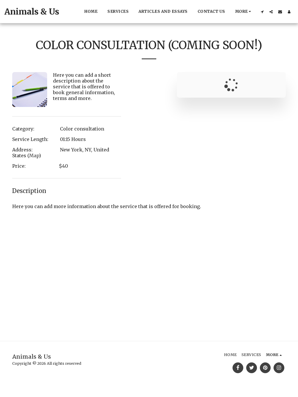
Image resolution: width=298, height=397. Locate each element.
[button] (262, 12)
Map (34, 155)
